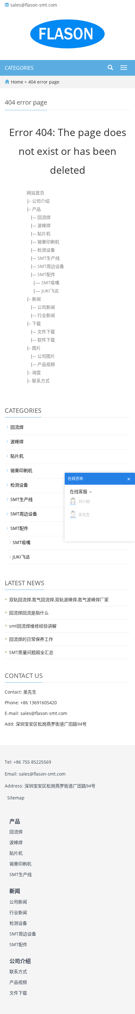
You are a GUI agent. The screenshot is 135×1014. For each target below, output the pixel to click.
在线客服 (78, 491)
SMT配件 (46, 274)
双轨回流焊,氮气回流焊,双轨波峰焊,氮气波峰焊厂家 (59, 599)
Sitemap (15, 798)
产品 (36, 209)
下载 (36, 323)
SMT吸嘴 (50, 283)
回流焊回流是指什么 (29, 613)
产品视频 (46, 364)
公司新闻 (46, 307)
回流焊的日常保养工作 (31, 639)
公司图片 (46, 356)
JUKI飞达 (50, 291)
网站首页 (35, 193)
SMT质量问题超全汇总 (31, 652)
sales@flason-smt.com (33, 5)
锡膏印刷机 (48, 242)
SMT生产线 (48, 258)
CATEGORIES (19, 67)
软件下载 (46, 340)
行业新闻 (46, 315)
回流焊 (44, 217)
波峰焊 (44, 225)
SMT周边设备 (50, 266)
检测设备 (46, 250)
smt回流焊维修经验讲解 (33, 626)
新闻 (36, 299)
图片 (36, 348)
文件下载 (46, 332)
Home (17, 82)
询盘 (36, 372)
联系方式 (41, 381)
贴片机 (44, 234)
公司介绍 (41, 201)
